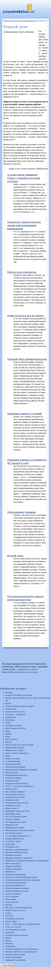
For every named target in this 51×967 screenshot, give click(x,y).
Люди (7, 755)
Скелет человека (12, 893)
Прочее (8, 904)
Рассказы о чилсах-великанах (18, 907)
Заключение (10, 717)
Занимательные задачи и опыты (19, 706)
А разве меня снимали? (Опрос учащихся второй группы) (23, 178)
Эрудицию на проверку (15, 960)
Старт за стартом (13, 926)
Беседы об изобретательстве (18, 695)
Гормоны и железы (13, 725)
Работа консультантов (21, 272)
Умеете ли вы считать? (15, 910)
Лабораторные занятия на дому (19, 830)
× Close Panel (7, 965)
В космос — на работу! (15, 714)
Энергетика (10, 946)
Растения (9, 915)
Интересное (10, 709)
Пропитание (10, 899)
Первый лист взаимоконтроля (27, 359)
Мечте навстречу (13, 863)
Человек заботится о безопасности (21, 951)
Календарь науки (13, 813)
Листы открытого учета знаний (19, 744)
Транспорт (10, 932)
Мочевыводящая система (16, 802)
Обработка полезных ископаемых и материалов (27, 860)
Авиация (9, 692)
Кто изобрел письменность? (18, 835)
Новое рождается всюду (16, 783)
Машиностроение (13, 855)
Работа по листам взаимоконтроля (21, 877)
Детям (8, 703)
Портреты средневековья (16, 849)
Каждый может (12, 780)
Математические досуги (16, 852)
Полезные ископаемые (15, 874)
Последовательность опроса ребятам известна (25, 598)
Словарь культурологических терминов (22, 880)
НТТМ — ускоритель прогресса (19, 786)
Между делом (11, 772)
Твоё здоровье (12, 896)
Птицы (8, 913)
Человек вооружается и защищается (21, 949)
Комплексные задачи (14, 827)
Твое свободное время (15, 882)
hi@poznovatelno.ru (17, 672)
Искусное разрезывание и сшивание (21, 769)
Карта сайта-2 (11, 739)
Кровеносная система (15, 797)
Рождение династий (14, 918)
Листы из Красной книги (16, 816)
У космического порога (15, 929)
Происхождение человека (17, 888)
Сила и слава (11, 921)
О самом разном (12, 761)
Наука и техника (12, 819)
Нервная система (13, 805)
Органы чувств (11, 808)
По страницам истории (15, 822)
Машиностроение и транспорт (19, 858)
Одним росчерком (13, 777)
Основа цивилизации (14, 838)
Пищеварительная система (17, 811)
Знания (8, 733)
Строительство (12, 902)
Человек (9, 943)
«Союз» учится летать (15, 711)
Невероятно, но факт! (27, 669)
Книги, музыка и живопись (16, 753)
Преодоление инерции (15, 766)
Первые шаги (11, 789)
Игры (7, 736)
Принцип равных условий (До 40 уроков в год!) (26, 461)
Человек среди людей (15, 954)
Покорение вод (12, 846)
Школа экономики (13, 957)
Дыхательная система (15, 728)
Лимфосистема (12, 800)
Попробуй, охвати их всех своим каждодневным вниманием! (24, 225)
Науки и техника (12, 758)
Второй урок (15, 555)
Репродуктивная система (16, 891)
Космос (8, 742)
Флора (8, 940)
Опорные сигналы (13, 764)
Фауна (8, 938)
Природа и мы (11, 824)
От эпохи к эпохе (13, 841)
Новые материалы (13, 869)
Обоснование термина (21, 512)
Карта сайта (32, 672)
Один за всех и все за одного (25, 315)
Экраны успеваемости (15, 885)
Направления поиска (14, 747)
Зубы (7, 731)
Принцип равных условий (24, 413)
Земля (8, 722)
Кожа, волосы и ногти (15, 794)
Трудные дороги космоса (16, 935)
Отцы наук (10, 844)
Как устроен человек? (15, 791)
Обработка (10, 871)
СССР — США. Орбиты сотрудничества (22, 924)
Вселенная (10, 720)
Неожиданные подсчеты (16, 775)
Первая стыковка (13, 866)
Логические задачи (13, 833)
